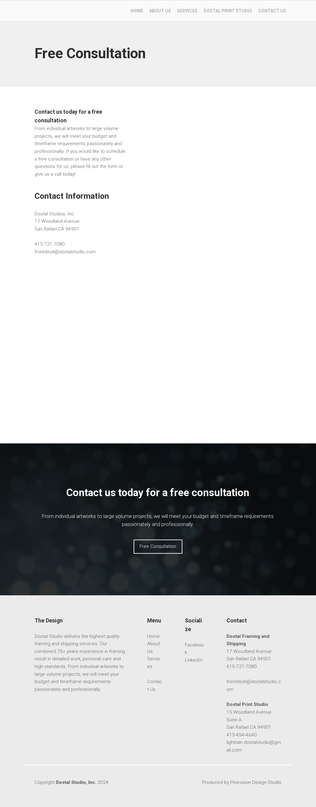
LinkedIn (193, 660)
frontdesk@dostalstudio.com (65, 252)
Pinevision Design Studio (255, 782)
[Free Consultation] (158, 552)
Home (153, 636)
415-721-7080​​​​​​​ (50, 244)
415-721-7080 (242, 666)
